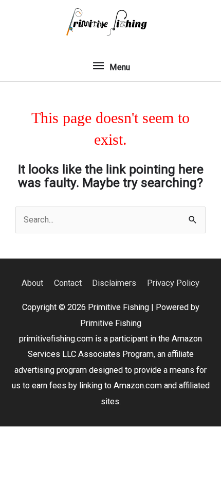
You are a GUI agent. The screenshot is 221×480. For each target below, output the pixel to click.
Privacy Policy (173, 283)
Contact (68, 283)
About (32, 283)
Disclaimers (114, 283)
